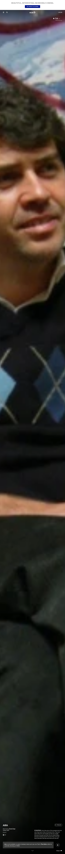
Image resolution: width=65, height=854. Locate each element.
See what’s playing (32, 6)
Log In (60, 12)
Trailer (59, 824)
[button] (3, 12)
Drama (4, 832)
